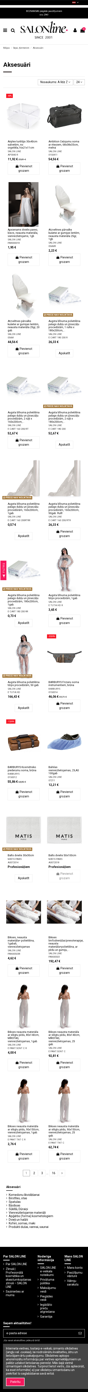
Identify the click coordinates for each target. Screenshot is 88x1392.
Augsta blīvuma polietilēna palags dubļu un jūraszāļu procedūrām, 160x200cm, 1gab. (24, 508)
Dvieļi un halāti (18, 1219)
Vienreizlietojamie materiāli (27, 1212)
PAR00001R (14, 243)
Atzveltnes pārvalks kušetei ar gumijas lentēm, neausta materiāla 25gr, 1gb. (64, 234)
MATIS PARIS (15, 859)
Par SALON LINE (16, 1264)
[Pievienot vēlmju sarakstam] (18, 137)
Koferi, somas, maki (22, 1223)
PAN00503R (14, 954)
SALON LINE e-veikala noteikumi (48, 1271)
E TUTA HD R (55, 605)
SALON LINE (14, 151)
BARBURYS (54, 688)
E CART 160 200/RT (18, 429)
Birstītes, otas (18, 1198)
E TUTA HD (14, 692)
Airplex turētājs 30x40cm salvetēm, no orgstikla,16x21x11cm (22, 144)
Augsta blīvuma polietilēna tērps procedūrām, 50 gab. (24, 684)
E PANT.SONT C (57, 1051)
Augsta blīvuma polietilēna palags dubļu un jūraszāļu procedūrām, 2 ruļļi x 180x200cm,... (64, 417)
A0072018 (53, 862)
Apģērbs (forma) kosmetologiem (31, 1216)
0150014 (52, 692)
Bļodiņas (14, 1205)
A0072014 (13, 862)
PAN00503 (54, 956)
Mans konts (75, 1267)
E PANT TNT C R (16, 1139)
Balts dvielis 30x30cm (21, 855)
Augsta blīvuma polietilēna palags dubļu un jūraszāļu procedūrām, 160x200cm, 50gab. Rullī (64, 508)
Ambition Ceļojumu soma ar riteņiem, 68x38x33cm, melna (63, 144)
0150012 (12, 777)
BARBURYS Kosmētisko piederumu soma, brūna (22, 769)
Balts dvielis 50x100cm (62, 855)
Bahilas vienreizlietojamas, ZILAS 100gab (63, 770)
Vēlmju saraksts (73, 1282)
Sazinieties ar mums (15, 1293)
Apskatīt (64, 353)
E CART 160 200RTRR (19, 520)
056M (11, 337)
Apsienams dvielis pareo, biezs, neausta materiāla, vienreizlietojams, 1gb (23, 232)
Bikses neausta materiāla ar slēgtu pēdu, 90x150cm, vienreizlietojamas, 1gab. (23, 1129)
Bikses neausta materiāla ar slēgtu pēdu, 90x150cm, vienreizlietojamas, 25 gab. (64, 1131)
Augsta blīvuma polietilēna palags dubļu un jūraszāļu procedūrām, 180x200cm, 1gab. (24, 600)
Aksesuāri (13, 1187)
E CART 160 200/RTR (59, 520)
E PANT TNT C (56, 1142)
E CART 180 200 (57, 429)
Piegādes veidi (46, 1298)
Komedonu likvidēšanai (24, 1194)
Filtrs (3, 568)
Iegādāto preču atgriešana (47, 1308)
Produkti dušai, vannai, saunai (28, 1227)
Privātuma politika (47, 1281)
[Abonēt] (80, 1333)
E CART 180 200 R (57, 337)
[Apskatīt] (30, 137)
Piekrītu (15, 1381)
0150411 (52, 154)
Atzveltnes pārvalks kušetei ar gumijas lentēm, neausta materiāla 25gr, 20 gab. (24, 326)
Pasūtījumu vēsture (74, 1274)
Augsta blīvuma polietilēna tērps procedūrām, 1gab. (64, 597)
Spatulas (15, 1201)
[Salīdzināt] (23, 137)
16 (53, 1173)
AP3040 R (13, 154)
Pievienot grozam (25, 168)
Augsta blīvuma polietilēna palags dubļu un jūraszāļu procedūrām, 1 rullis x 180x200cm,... (64, 326)
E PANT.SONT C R (17, 1048)
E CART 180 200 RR (18, 611)
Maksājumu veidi (48, 1289)
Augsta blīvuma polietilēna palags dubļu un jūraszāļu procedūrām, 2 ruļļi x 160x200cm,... (24, 417)
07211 (51, 780)
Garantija (46, 1316)
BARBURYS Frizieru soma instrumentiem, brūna (63, 684)
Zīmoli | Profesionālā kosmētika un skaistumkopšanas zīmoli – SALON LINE (18, 1278)
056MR (52, 246)
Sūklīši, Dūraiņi (18, 1209)
